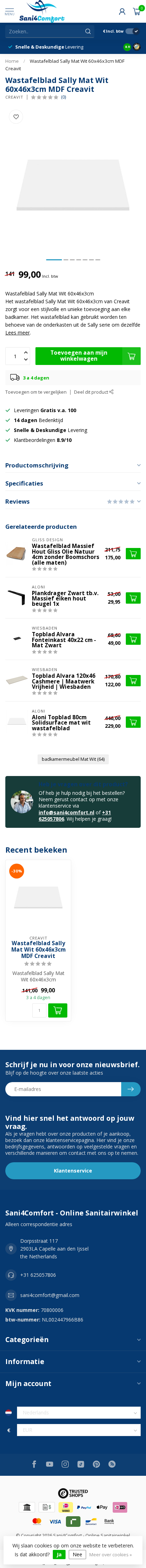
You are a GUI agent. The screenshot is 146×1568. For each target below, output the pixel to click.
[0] (137, 11)
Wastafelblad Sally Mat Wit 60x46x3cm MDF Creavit (38, 950)
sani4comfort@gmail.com (49, 1295)
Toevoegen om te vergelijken (36, 392)
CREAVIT (14, 97)
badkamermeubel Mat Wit (73, 759)
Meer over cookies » (110, 1555)
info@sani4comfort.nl (66, 812)
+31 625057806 (38, 1274)
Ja (59, 1554)
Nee (77, 1554)
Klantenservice (73, 1170)
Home (12, 61)
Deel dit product (91, 392)
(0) (63, 97)
